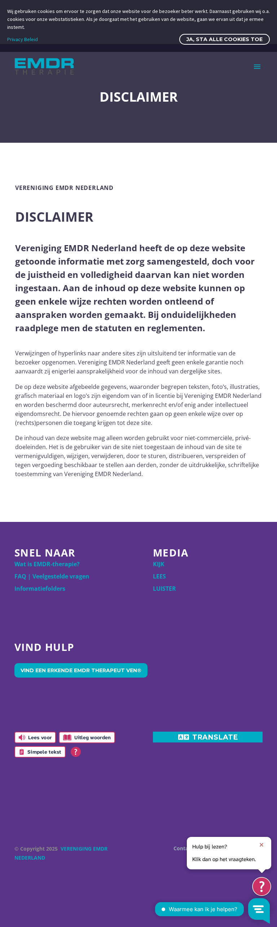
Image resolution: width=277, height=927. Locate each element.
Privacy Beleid (22, 39)
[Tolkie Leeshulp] (261, 886)
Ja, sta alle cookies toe (224, 39)
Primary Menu (257, 66)
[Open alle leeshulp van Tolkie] (76, 752)
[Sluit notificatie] (261, 845)
